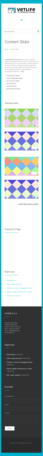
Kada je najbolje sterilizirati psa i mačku (19, 292)
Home (6, 49)
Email (7, 405)
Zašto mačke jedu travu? (14, 284)
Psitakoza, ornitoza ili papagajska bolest (19, 288)
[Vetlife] (21, 10)
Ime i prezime (9, 396)
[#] (19, 448)
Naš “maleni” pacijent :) (14, 296)
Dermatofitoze (11, 280)
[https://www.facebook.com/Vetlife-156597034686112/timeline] (15, 448)
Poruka (7, 413)
